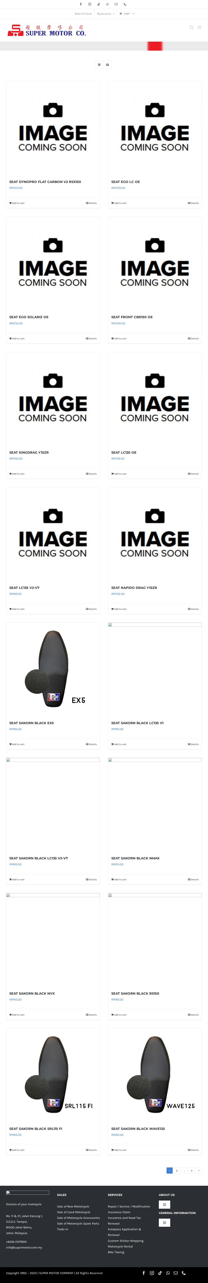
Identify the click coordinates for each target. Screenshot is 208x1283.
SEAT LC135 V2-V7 (24, 588)
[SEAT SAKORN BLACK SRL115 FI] (53, 1075)
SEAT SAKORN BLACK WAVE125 (138, 1129)
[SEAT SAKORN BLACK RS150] (155, 940)
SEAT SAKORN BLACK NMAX (135, 858)
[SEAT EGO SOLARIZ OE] (53, 263)
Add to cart (18, 203)
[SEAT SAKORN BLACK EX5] (53, 669)
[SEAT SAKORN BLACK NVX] (53, 940)
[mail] (176, 1273)
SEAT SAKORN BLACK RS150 (135, 993)
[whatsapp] (168, 1273)
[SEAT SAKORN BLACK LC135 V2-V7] (53, 804)
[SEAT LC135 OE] (155, 399)
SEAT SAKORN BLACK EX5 (31, 723)
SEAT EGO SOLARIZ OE (29, 317)
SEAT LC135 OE (123, 452)
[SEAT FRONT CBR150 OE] (155, 263)
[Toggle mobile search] (192, 27)
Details (93, 203)
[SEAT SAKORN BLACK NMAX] (155, 804)
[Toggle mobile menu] (200, 27)
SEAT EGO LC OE (125, 182)
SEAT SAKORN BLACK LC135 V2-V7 (38, 858)
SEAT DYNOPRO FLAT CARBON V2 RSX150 (45, 182)
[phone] (184, 1273)
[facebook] (144, 1273)
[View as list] (107, 65)
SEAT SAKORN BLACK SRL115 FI (35, 1129)
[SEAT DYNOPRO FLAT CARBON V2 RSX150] (53, 128)
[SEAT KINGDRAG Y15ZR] (53, 399)
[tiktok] (160, 1273)
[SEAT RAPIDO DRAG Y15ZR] (155, 534)
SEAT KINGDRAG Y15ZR (29, 452)
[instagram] (152, 1273)
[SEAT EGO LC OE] (155, 128)
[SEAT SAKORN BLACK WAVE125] (155, 1075)
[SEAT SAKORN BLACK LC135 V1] (155, 669)
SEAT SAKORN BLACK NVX (32, 993)
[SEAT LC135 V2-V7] (53, 534)
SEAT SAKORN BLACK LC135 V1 (137, 723)
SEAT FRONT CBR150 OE (132, 317)
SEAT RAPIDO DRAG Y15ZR (134, 588)
